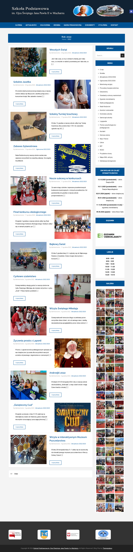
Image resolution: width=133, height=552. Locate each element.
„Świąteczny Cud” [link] (23, 405)
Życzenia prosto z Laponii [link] (27, 340)
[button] (100, 293)
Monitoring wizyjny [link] (106, 84)
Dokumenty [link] (104, 92)
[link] (131, 11)
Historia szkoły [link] (105, 135)
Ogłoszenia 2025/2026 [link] (107, 81)
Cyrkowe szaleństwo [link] (24, 276)
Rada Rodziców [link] (105, 106)
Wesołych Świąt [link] (58, 49)
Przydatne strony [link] (106, 153)
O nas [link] (102, 70)
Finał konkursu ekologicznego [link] (29, 212)
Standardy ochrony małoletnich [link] (110, 95)
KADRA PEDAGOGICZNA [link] (72, 25)
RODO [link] (102, 150)
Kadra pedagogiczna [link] (107, 103)
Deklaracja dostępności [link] (108, 161)
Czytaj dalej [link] (55, 72)
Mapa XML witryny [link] (106, 157)
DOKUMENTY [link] (90, 25)
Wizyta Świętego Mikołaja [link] (63, 308)
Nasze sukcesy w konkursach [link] (65, 178)
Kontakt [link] (102, 131)
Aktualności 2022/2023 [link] (79, 53)
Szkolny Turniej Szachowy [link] (63, 114)
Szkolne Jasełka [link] (22, 81)
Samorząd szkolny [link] (106, 118)
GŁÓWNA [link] (18, 25)
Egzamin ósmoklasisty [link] (107, 99)
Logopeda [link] (103, 121)
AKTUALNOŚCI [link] (31, 25)
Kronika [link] (102, 73)
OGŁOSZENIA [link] (45, 25)
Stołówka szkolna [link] (106, 114)
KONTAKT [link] (114, 25)
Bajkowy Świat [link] (57, 244)
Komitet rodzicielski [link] (106, 110)
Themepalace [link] (107, 548)
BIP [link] (101, 146)
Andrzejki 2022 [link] (57, 372)
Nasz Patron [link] (104, 139)
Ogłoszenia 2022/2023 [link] (43, 149)
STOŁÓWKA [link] (102, 25)
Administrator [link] (55, 53)
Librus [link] (102, 142)
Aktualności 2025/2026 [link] (108, 77)
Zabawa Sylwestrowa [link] (25, 146)
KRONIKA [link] (57, 25)
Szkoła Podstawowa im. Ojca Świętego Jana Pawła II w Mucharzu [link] (55, 548)
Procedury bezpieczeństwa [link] (109, 88)
